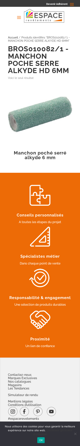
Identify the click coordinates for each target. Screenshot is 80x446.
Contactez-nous (19, 375)
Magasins (15, 385)
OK (41, 440)
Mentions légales (20, 401)
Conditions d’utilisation (24, 405)
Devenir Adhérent (57, 4)
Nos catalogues (19, 381)
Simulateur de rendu (23, 395)
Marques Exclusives (22, 378)
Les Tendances (18, 388)
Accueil (13, 37)
